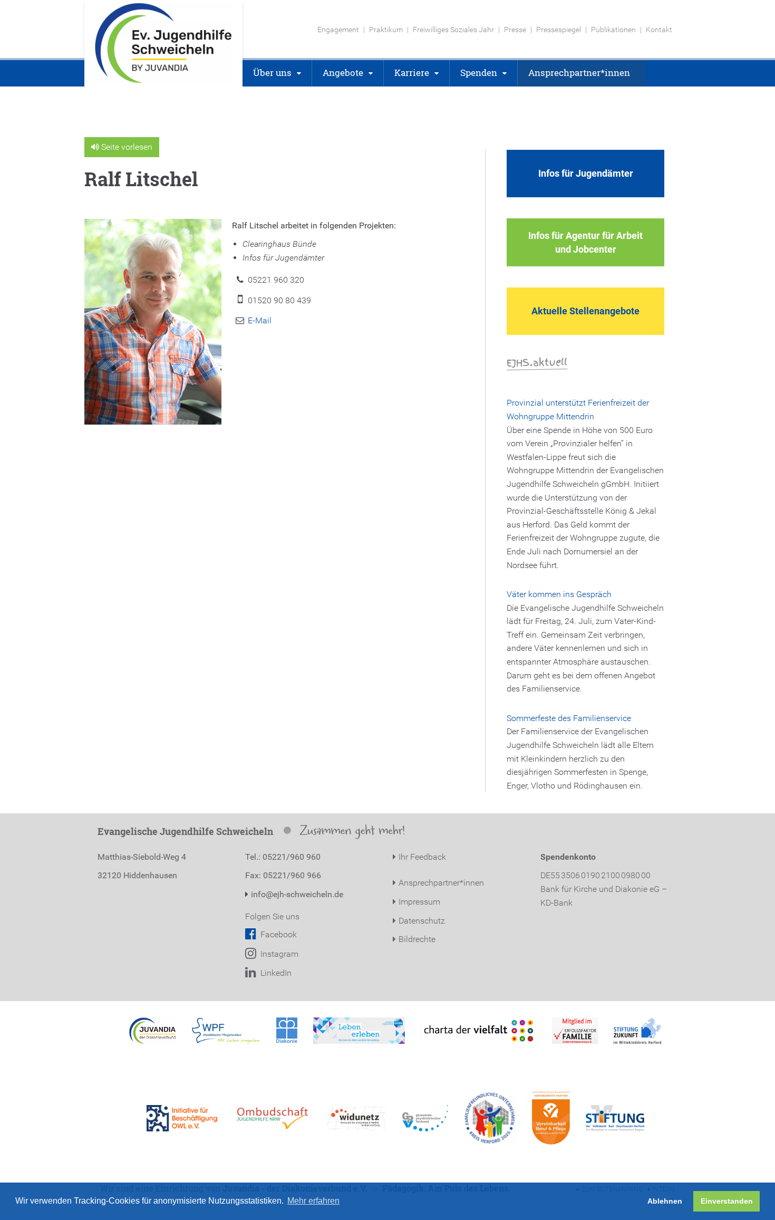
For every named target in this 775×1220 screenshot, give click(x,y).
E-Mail (260, 320)
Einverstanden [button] (727, 1201)
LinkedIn (275, 973)
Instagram (278, 954)
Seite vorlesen (125, 147)
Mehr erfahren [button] (313, 1200)
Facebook (277, 934)
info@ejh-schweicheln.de (297, 894)
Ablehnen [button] (664, 1201)
